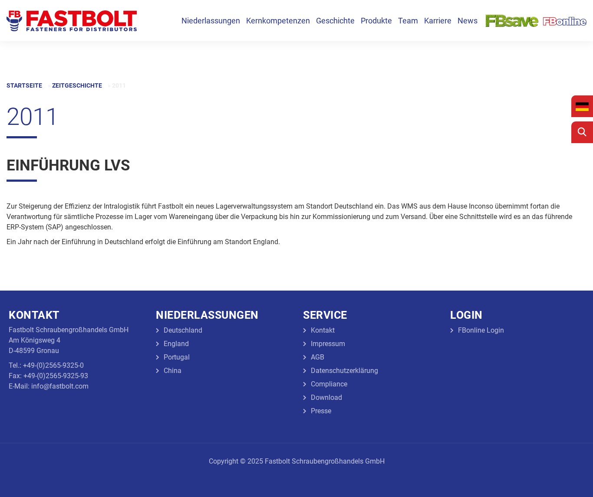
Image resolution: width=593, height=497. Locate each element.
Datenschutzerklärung (344, 370)
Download (326, 397)
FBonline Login (481, 330)
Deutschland (183, 330)
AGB (317, 357)
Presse (321, 411)
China (172, 370)
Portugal (177, 357)
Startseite (24, 85)
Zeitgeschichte (77, 85)
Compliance (329, 384)
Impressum (328, 344)
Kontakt (323, 330)
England (176, 344)
